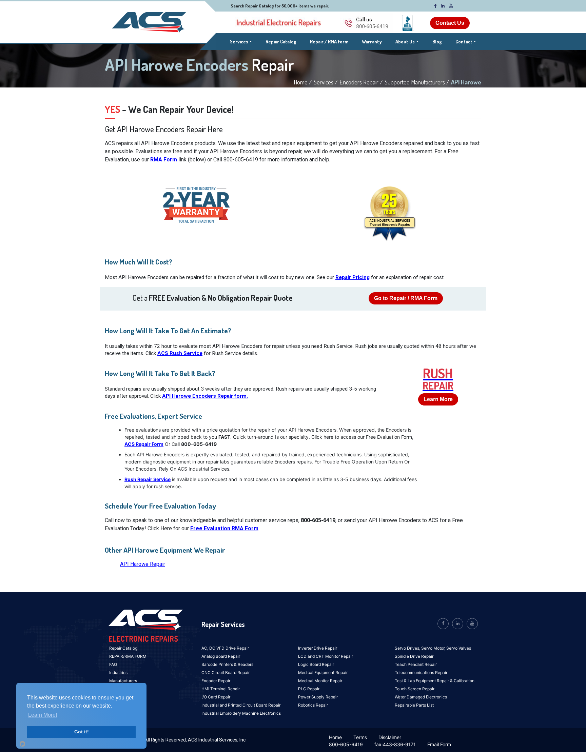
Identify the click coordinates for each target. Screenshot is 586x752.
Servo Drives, (408, 648)
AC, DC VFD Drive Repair (225, 648)
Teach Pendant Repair (416, 664)
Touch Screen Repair (414, 688)
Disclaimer (389, 737)
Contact (463, 41)
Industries (118, 672)
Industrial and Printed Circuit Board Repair (240, 705)
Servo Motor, (433, 648)
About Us (405, 41)
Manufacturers (123, 680)
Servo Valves (458, 648)
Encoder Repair (215, 680)
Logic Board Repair (316, 664)
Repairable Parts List (414, 705)
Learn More (438, 399)
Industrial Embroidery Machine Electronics (241, 713)
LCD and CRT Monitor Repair (325, 656)
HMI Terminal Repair (220, 688)
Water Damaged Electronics (421, 696)
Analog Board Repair (220, 656)
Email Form (439, 744)
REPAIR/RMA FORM (127, 656)
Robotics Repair (313, 705)
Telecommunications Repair (421, 672)
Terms (360, 737)
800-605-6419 (346, 744)
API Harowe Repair (142, 564)
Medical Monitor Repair (320, 680)
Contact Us (449, 23)
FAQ (113, 664)
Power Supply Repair (318, 696)
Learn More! (42, 715)
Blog (437, 41)
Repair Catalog (281, 41)
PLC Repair (308, 688)
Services (241, 41)
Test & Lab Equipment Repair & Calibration (434, 680)
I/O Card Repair (215, 696)
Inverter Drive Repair (317, 648)
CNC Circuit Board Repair (225, 672)
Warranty (372, 41)
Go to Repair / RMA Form (405, 298)
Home (335, 737)
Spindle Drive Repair (414, 656)
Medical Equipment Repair (323, 672)
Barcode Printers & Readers (227, 664)
